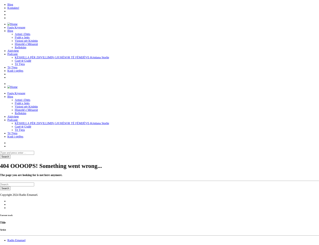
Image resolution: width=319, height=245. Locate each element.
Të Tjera (20, 64)
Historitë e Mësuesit (26, 44)
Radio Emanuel (16, 240)
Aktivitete (13, 50)
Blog (10, 4)
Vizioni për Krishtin (26, 40)
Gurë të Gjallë (23, 60)
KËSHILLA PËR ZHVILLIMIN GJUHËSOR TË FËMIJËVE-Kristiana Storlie (62, 57)
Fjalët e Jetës (22, 37)
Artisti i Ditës (22, 34)
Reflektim (20, 47)
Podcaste (12, 54)
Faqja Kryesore (16, 27)
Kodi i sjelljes (15, 70)
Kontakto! (13, 7)
